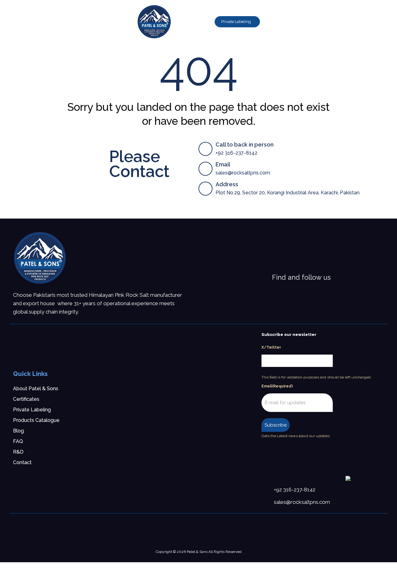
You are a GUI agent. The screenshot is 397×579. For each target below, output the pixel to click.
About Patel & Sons (35, 388)
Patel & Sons (197, 552)
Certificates (26, 399)
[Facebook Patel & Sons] (337, 277)
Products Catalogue (36, 420)
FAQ (18, 441)
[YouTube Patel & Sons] (361, 277)
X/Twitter (271, 347)
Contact (22, 462)
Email (277, 386)
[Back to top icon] (367, 566)
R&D (18, 452)
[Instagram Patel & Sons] (345, 277)
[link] (40, 258)
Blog (18, 431)
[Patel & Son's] (40, 258)
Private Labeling (32, 410)
